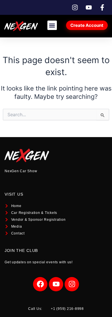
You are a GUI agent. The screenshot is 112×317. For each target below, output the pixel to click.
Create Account (86, 25)
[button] (52, 25)
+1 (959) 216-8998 (67, 309)
